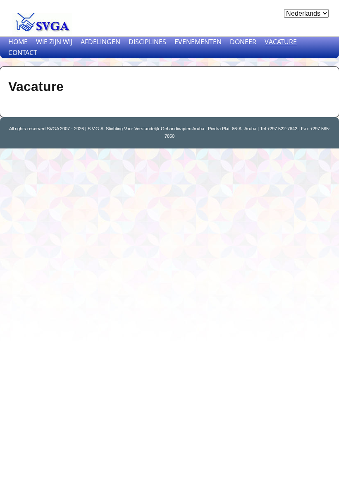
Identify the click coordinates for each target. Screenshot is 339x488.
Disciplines (147, 42)
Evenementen (198, 42)
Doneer (243, 42)
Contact (22, 52)
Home (18, 42)
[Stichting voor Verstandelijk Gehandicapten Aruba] (41, 22)
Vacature (281, 42)
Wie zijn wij (54, 42)
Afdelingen (100, 42)
